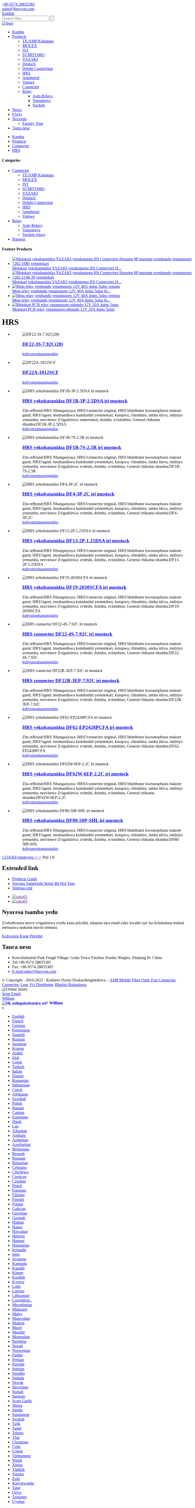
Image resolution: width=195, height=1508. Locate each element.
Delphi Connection (37, 68)
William (8, 998)
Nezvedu (19, 119)
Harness (18, 239)
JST (25, 50)
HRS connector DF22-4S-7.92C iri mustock (67, 634)
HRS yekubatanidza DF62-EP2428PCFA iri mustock (77, 727)
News (17, 110)
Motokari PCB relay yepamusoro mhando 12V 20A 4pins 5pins (63, 309)
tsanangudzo (48, 354)
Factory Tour (32, 123)
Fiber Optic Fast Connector (153, 980)
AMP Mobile (120, 980)
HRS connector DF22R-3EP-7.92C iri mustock (71, 680)
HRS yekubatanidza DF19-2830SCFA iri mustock (74, 587)
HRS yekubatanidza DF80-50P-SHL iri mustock (72, 820)
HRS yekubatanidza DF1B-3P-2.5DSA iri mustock (75, 401)
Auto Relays (42, 96)
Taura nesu (21, 128)
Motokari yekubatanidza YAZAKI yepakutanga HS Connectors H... (66, 268)
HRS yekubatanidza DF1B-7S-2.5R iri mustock (71, 447)
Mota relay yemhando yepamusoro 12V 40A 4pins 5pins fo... (61, 291)
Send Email (11, 994)
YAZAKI (30, 59)
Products (19, 36)
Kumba (18, 32)
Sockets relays (33, 234)
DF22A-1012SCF (40, 372)
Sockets (38, 105)
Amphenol (30, 78)
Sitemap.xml (22, 888)
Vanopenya (41, 100)
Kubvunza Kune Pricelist (22, 936)
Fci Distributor (41, 984)
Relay (27, 91)
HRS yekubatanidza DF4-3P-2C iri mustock (68, 494)
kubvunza (30, 354)
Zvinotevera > (25, 857)
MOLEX (29, 45)
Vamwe (28, 82)
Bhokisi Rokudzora (70, 984)
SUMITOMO (33, 55)
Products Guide (24, 879)
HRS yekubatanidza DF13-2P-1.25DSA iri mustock (75, 540)
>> (39, 857)
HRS (26, 73)
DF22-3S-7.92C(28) (42, 344)
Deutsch (29, 64)
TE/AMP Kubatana (38, 41)
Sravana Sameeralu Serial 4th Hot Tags (43, 883)
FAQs (17, 114)
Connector (30, 87)
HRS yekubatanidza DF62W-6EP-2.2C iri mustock (75, 774)
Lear (24, 984)
